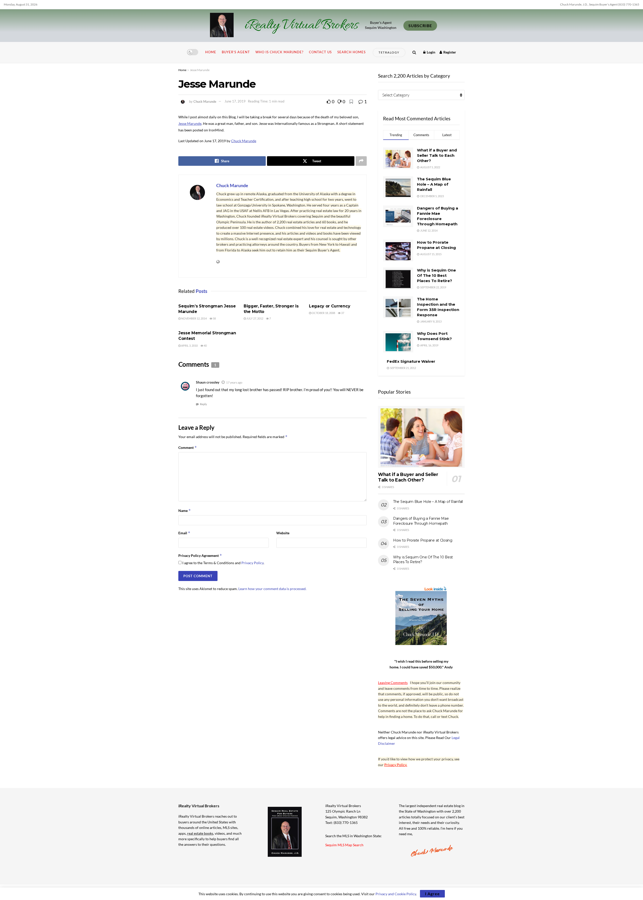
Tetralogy (389, 52)
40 (205, 345)
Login (430, 52)
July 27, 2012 (254, 318)
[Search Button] (414, 52)
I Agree (432, 893)
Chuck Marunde (204, 101)
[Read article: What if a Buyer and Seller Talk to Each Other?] (421, 437)
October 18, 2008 (323, 312)
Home (210, 52)
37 (342, 312)
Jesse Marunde (199, 70)
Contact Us (320, 52)
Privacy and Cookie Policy (396, 894)
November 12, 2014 (194, 318)
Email (184, 533)
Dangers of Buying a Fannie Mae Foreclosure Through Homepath (421, 521)
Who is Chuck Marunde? (279, 52)
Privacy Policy (252, 563)
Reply (203, 404)
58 (214, 318)
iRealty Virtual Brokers (301, 25)
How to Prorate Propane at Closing (422, 540)
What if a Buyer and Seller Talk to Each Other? (437, 155)
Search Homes (351, 52)
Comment (187, 447)
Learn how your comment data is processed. (272, 589)
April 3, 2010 (189, 345)
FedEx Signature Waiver (411, 361)
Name (184, 510)
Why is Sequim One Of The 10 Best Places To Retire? (436, 275)
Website (282, 533)
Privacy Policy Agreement (200, 555)
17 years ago (234, 382)
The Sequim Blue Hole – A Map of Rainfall (434, 184)
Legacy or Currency (329, 306)
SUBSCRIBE (420, 25)
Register (449, 52)
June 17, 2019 (235, 101)
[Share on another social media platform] (361, 161)
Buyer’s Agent (236, 52)
